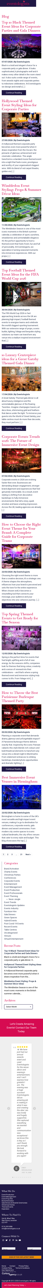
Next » (28, 854)
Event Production (12, 890)
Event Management (13, 887)
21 (21, 854)
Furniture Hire (10, 911)
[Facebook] (9, 1240)
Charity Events (10, 872)
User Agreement (8, 1270)
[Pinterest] (13, 1240)
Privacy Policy (24, 1266)
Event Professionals (13, 893)
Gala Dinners (9, 914)
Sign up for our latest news (21, 1257)
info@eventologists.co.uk (11, 1228)
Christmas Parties (12, 875)
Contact (12, 1266)
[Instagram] (3, 1240)
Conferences (10, 878)
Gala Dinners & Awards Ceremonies (14, 1203)
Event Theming (11, 896)
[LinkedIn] (16, 1240)
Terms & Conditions (22, 1268)
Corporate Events (12, 881)
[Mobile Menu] (39, 3)
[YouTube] (19, 1240)
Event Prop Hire (7, 1199)
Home (4, 1266)
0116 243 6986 (7, 1226)
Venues (7, 936)
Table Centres (10, 930)
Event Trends (10, 902)
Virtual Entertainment (13, 939)
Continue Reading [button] (14, 93)
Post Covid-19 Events (14, 923)
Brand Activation (11, 869)
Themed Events (7, 1207)
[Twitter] (6, 1240)
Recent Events (10, 926)
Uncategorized (10, 933)
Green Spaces (10, 917)
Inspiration (5, 1209)
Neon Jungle (14, 899)
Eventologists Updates (14, 905)
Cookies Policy (7, 1268)
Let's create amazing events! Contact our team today (21, 1028)
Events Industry (11, 908)
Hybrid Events (10, 920)
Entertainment (10, 884)
